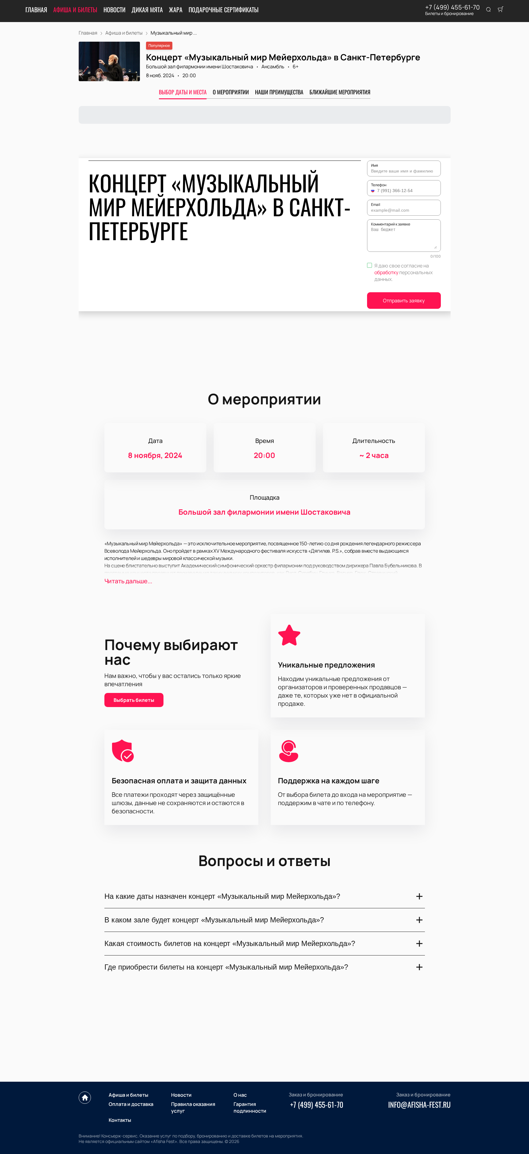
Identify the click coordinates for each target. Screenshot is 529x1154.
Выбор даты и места (183, 92)
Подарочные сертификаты (224, 9)
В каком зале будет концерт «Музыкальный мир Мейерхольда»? (214, 920)
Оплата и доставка (131, 1104)
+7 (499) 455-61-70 (452, 7)
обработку (386, 272)
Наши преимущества (279, 92)
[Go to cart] (500, 10)
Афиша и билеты (75, 9)
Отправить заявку (404, 300)
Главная (36, 9)
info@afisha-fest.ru (419, 1104)
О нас (240, 1095)
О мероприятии (231, 92)
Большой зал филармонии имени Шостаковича (199, 66)
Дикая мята (147, 9)
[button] (373, 190)
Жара (175, 9)
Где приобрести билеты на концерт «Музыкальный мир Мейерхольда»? (226, 967)
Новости (114, 9)
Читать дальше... (128, 581)
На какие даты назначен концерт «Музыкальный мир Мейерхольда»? (222, 896)
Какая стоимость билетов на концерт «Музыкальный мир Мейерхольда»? (229, 943)
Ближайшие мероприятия (340, 92)
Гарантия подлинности (250, 1107)
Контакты (120, 1120)
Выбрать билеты (134, 700)
